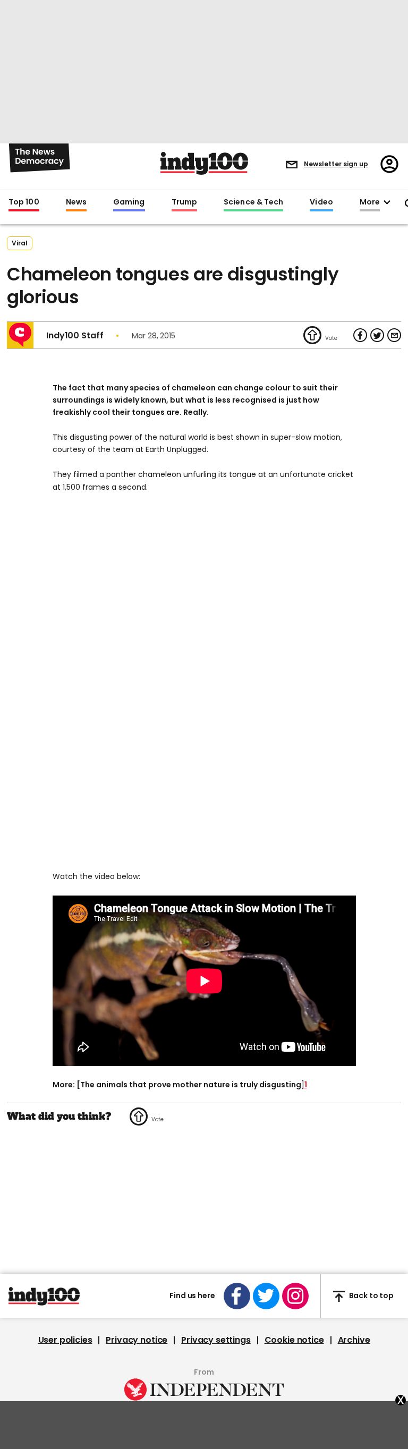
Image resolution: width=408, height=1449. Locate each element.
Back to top (371, 1296)
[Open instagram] (295, 1296)
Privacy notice (136, 1340)
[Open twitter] (266, 1296)
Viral (20, 243)
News (76, 202)
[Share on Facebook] (360, 335)
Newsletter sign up (336, 163)
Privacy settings (215, 1340)
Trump (184, 202)
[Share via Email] (394, 335)
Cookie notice (294, 1340)
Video (321, 202)
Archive (354, 1340)
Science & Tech (253, 202)
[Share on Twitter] (377, 335)
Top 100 (23, 202)
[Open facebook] (237, 1296)
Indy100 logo (204, 163)
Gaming (129, 202)
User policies (65, 1340)
